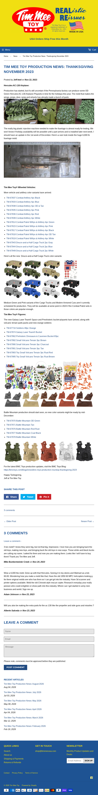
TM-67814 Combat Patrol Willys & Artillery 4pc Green (30, 222)
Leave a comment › (12, 541)
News (15, 56)
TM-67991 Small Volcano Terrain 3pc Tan (25, 348)
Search (7, 751)
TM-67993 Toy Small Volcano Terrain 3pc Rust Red (29, 352)
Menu (7, 50)
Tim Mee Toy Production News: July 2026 (22, 692)
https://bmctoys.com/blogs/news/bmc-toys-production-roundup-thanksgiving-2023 (40, 470)
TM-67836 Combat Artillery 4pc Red (22, 214)
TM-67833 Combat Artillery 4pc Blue (22, 202)
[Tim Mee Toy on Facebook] (91, 778)
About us (8, 755)
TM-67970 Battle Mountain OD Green (23, 421)
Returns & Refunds (12, 762)
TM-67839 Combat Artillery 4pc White (23, 218)
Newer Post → (87, 521)
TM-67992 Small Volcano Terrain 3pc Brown (26, 340)
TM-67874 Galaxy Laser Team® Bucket (24, 332)
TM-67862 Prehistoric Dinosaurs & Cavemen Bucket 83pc (32, 336)
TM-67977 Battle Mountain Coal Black (23, 433)
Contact (7, 773)
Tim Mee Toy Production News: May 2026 (22, 701)
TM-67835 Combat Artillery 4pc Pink (22, 210)
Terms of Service (31, 773)
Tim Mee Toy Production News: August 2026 (24, 684)
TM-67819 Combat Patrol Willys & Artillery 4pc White (30, 238)
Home (6, 56)
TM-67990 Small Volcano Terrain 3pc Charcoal (27, 344)
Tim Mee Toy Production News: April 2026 (23, 709)
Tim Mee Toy (14, 785)
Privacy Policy (17, 773)
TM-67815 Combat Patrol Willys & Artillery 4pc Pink (29, 226)
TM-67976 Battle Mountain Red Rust (22, 429)
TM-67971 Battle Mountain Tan (20, 425)
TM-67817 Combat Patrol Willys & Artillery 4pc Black (30, 230)
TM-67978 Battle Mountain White (21, 437)
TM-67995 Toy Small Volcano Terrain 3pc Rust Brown (30, 357)
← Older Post (10, 521)
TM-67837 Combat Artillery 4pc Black (23, 198)
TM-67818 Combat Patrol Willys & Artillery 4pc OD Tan (31, 234)
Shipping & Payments (13, 759)
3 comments (9, 510)
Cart (94, 50)
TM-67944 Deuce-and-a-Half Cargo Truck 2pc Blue (29, 247)
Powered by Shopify (29, 785)
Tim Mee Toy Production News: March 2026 (23, 718)
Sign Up (89, 760)
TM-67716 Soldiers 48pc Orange (21, 328)
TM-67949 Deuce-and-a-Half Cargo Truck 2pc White (30, 251)
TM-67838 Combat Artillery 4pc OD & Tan (25, 206)
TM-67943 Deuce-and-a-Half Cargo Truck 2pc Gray (29, 242)
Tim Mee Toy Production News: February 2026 (25, 726)
